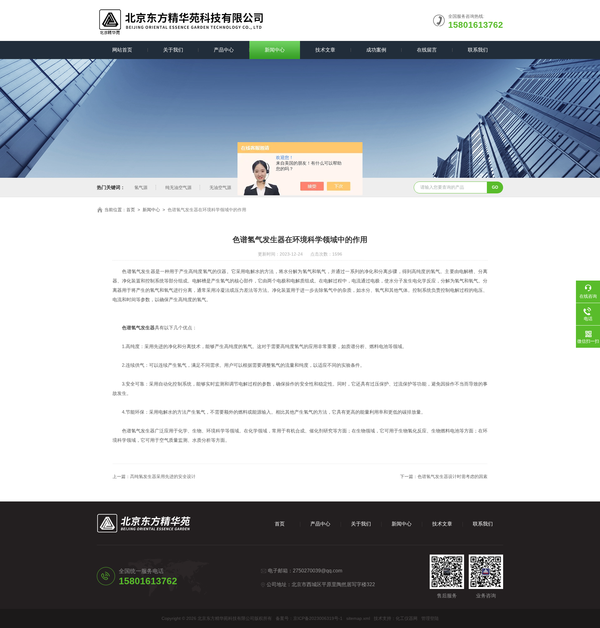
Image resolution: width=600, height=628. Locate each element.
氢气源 (141, 187)
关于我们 (173, 49)
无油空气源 (220, 187)
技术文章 (325, 49)
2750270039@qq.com (317, 570)
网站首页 (122, 49)
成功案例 (376, 49)
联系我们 (478, 49)
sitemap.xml (358, 618)
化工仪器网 (407, 618)
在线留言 (427, 49)
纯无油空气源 (178, 187)
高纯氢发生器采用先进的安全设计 (163, 476)
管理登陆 (430, 618)
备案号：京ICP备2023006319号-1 (309, 618)
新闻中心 (275, 49)
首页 (130, 209)
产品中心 (224, 49)
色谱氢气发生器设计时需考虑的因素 (453, 476)
